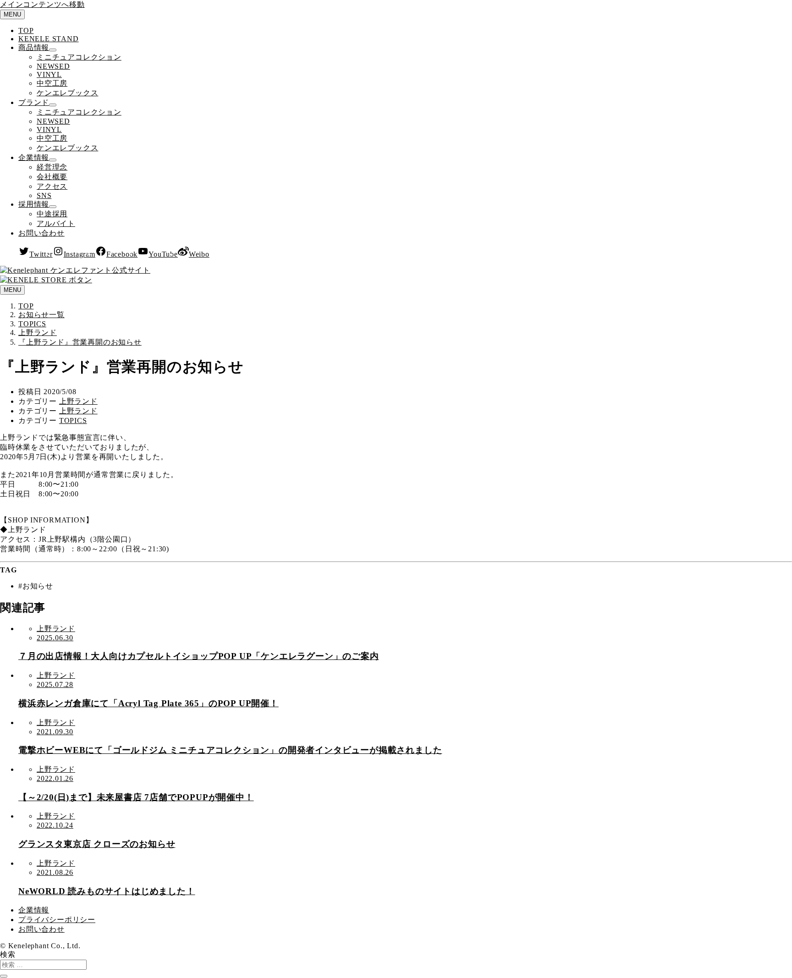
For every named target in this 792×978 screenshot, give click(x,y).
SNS (44, 195)
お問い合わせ (41, 233)
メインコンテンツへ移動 (42, 4)
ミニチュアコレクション (79, 57)
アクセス (52, 186)
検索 (8, 954)
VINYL (49, 74)
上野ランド (78, 401)
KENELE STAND (48, 39)
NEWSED (53, 66)
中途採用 (52, 214)
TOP (25, 30)
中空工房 (52, 83)
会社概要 (52, 177)
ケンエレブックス (67, 93)
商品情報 (33, 47)
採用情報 (33, 204)
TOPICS (73, 420)
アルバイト (56, 223)
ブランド (33, 102)
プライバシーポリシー (56, 919)
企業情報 (33, 157)
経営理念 (52, 167)
